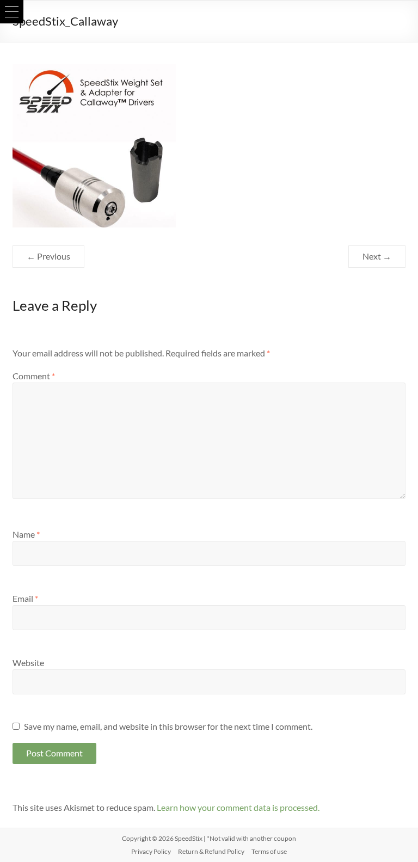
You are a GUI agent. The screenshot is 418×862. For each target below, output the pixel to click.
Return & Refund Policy (211, 851)
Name (26, 534)
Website (28, 662)
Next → (376, 256)
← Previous (48, 256)
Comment (34, 376)
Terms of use (269, 851)
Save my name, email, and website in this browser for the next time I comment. (168, 726)
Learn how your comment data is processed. (238, 807)
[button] (11, 11)
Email (25, 598)
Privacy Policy (151, 851)
